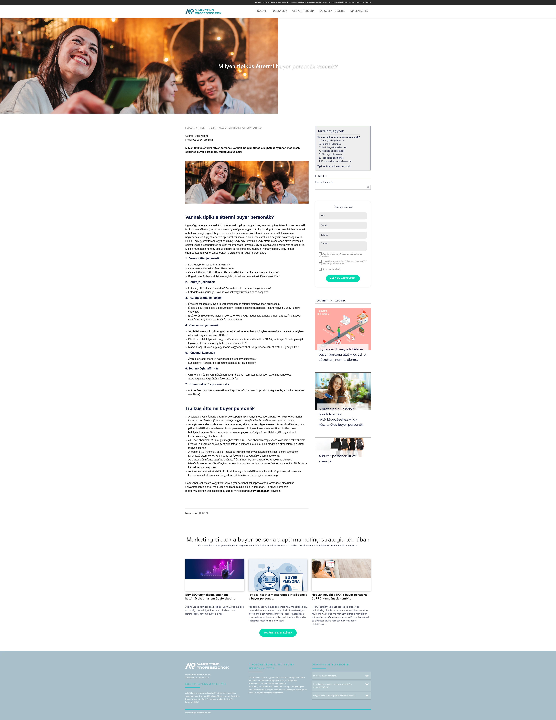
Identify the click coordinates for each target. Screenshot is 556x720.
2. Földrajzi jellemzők (330, 143)
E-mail (324, 225)
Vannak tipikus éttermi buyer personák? (338, 137)
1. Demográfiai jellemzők (331, 140)
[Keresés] (368, 187)
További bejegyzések (278, 632)
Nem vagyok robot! (331, 269)
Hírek (202, 128)
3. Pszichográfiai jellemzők (333, 147)
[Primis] (203, 11)
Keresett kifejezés (324, 182)
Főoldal (261, 11)
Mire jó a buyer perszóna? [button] (325, 676)
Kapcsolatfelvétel (332, 11)
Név (322, 216)
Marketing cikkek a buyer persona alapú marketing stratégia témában (278, 539)
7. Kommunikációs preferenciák (335, 161)
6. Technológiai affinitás (331, 157)
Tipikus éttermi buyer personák (334, 166)
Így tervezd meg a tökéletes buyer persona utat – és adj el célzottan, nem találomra (342, 354)
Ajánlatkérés (359, 11)
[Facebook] (199, 513)
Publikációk (279, 11)
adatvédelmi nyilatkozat (336, 254)
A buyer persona (303, 11)
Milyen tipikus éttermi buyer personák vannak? (235, 128)
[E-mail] (203, 513)
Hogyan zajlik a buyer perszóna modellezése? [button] (334, 695)
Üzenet (324, 244)
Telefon (324, 235)
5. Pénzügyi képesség (330, 154)
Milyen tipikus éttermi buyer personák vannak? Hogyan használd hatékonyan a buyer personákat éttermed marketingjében (313, 3)
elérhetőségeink (260, 490)
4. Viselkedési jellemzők (331, 150)
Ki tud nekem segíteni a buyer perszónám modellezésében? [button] (332, 685)
